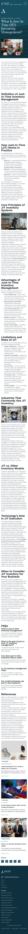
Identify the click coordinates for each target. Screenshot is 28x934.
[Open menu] (25, 3)
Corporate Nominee (6, 902)
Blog (11, 4)
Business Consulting (6, 892)
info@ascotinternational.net (11, 877)
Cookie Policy (23, 928)
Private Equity (4, 917)
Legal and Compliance (7, 910)
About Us (3, 885)
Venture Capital (5, 922)
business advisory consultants (13, 167)
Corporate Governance (7, 900)
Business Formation (6, 895)
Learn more (4, 776)
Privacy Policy (14, 928)
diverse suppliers (19, 258)
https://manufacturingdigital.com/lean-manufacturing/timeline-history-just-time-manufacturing (13, 704)
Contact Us (4, 887)
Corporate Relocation (6, 905)
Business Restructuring (7, 897)
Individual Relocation (6, 919)
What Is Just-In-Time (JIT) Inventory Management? (18, 4)
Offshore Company (6, 915)
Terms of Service (5, 928)
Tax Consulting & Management (9, 907)
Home (7, 4)
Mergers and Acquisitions (7, 912)
